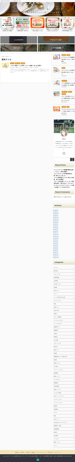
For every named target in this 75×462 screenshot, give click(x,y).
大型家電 (56, 280)
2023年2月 (55, 250)
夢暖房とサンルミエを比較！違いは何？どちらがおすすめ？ (37, 30)
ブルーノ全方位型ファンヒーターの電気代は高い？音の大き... (7, 30)
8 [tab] (41, 33)
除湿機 (55, 406)
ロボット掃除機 (57, 317)
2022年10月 (56, 257)
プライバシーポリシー (41, 452)
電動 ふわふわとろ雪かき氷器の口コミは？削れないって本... (67, 30)
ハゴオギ (19, 67)
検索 (72, 159)
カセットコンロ (57, 343)
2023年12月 (56, 234)
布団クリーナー (57, 389)
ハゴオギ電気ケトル (26, 67)
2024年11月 (56, 218)
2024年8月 (55, 224)
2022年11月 (56, 255)
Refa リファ (56, 419)
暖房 (55, 415)
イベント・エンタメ (58, 369)
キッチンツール (57, 300)
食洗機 (55, 287)
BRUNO (55, 346)
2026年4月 (55, 211)
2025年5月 (55, 215)
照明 (55, 303)
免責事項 (33, 452)
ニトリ (55, 445)
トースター (56, 438)
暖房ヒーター (57, 376)
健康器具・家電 (57, 425)
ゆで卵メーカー (57, 284)
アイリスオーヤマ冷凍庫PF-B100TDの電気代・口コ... (52, 30)
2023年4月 (55, 248)
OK (38, 459)
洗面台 (55, 313)
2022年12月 (56, 254)
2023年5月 (55, 247)
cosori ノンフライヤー (59, 396)
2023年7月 (55, 243)
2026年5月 (55, 210)
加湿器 (55, 353)
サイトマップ (57, 452)
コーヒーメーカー (58, 402)
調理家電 (56, 382)
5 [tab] (37, 33)
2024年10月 (56, 220)
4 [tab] (35, 33)
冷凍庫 (55, 333)
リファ (55, 294)
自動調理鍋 (56, 429)
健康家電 (56, 330)
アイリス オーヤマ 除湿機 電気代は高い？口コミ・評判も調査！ (68, 59)
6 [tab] (38, 33)
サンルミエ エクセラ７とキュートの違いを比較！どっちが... (22, 30)
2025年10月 (56, 213)
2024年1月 (55, 232)
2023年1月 (55, 252)
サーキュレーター (58, 399)
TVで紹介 (56, 366)
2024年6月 (55, 227)
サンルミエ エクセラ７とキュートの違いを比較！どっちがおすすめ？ (68, 111)
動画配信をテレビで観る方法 (60, 356)
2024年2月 (55, 231)
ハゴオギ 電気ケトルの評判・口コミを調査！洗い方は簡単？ (26, 65)
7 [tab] (40, 33)
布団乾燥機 (56, 277)
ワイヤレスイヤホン (58, 320)
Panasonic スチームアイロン (60, 422)
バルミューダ (57, 274)
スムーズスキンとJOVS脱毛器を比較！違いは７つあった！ (67, 72)
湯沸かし (37, 67)
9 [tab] (43, 33)
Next (73, 25)
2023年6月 (55, 245)
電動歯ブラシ (57, 326)
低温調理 (56, 373)
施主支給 (56, 270)
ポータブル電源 (57, 392)
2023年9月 (55, 240)
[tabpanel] (7, 24)
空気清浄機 (56, 386)
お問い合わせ (50, 452)
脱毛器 (55, 432)
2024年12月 (56, 217)
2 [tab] (32, 33)
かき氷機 (56, 340)
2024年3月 (55, 229)
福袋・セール (57, 442)
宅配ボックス (57, 363)
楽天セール (56, 290)
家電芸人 (56, 336)
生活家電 (56, 435)
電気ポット (56, 350)
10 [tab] (44, 33)
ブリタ (55, 412)
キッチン (56, 267)
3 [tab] (34, 33)
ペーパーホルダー (58, 323)
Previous (2, 25)
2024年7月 (55, 225)
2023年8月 (55, 241)
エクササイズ (57, 379)
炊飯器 (55, 359)
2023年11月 (56, 236)
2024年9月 (55, 222)
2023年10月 (56, 238)
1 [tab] (31, 33)
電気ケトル (32, 67)
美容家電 (56, 409)
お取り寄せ (56, 310)
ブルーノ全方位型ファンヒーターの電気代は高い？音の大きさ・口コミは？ (68, 98)
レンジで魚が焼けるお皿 (59, 297)
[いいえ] (73, 458)
